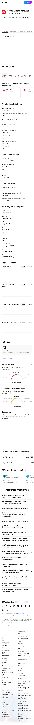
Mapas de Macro (6, 675)
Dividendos (4, 664)
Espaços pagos (5, 716)
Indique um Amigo (6, 692)
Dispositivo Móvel (6, 682)
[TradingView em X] (3, 606)
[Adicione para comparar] (18, 90)
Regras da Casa (6, 696)
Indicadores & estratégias (8, 711)
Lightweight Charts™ (23, 707)
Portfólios (4, 670)
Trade (3, 702)
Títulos (3, 640)
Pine (3, 647)
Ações (3, 637)
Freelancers (5, 714)
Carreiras (20, 668)
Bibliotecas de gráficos (23, 705)
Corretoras (20, 645)
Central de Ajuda (22, 667)
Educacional (5, 704)
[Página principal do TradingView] (6, 2)
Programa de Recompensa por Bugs (24, 696)
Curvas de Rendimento (7, 672)
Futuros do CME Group (23, 653)
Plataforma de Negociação (24, 710)
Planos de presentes (23, 638)
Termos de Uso (21, 683)
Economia (4, 660)
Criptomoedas (5, 642)
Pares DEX (4, 645)
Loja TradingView (22, 675)
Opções (4, 674)
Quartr (23, 622)
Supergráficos (5, 632)
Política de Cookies (22, 688)
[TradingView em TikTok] (25, 606)
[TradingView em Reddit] (29, 606)
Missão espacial (22, 663)
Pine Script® (5, 677)
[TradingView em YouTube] (10, 606)
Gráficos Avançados (23, 708)
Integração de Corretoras (24, 718)
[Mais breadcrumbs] (9, 7)
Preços (19, 635)
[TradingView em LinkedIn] (18, 606)
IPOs (3, 665)
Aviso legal (20, 685)
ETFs (3, 638)
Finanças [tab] (13, 31)
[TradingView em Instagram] (14, 606)
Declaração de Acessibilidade (21, 691)
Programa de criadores (7, 694)
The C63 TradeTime (23, 678)
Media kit (20, 670)
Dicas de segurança (23, 693)
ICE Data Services (20, 613)
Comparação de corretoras (25, 646)
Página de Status (22, 698)
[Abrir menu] (2, 2)
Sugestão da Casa (6, 706)
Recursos (20, 633)
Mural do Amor (5, 690)
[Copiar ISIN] (13, 251)
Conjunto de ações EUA (24, 657)
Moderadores (5, 697)
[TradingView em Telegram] (22, 606)
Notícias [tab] (29, 31)
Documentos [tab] (21, 31)
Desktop (4, 684)
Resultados (4, 662)
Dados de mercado (23, 636)
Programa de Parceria (23, 720)
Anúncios (20, 716)
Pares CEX (4, 643)
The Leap (20, 648)
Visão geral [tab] (5, 31)
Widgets (20, 703)
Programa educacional (23, 721)
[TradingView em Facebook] (6, 606)
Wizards (4, 712)
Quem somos (21, 661)
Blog (19, 665)
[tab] (23, 267)
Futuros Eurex (21, 655)
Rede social (5, 689)
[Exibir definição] (13, 108)
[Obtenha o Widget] (30, 364)
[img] (25, 17)
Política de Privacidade (23, 687)
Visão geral (20, 643)
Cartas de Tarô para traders (25, 677)
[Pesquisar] (20, 2)
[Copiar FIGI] (13, 257)
